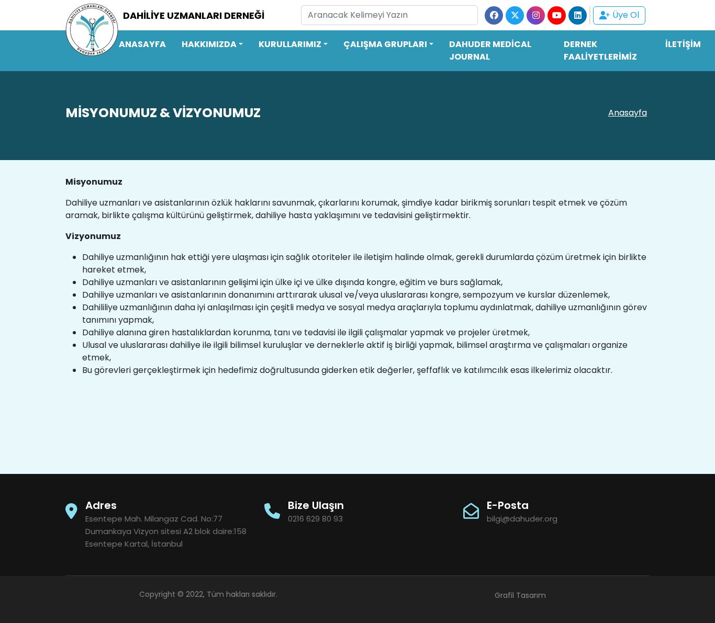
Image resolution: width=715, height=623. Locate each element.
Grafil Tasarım (520, 595)
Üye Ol (625, 15)
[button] (212, 44)
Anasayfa (627, 113)
